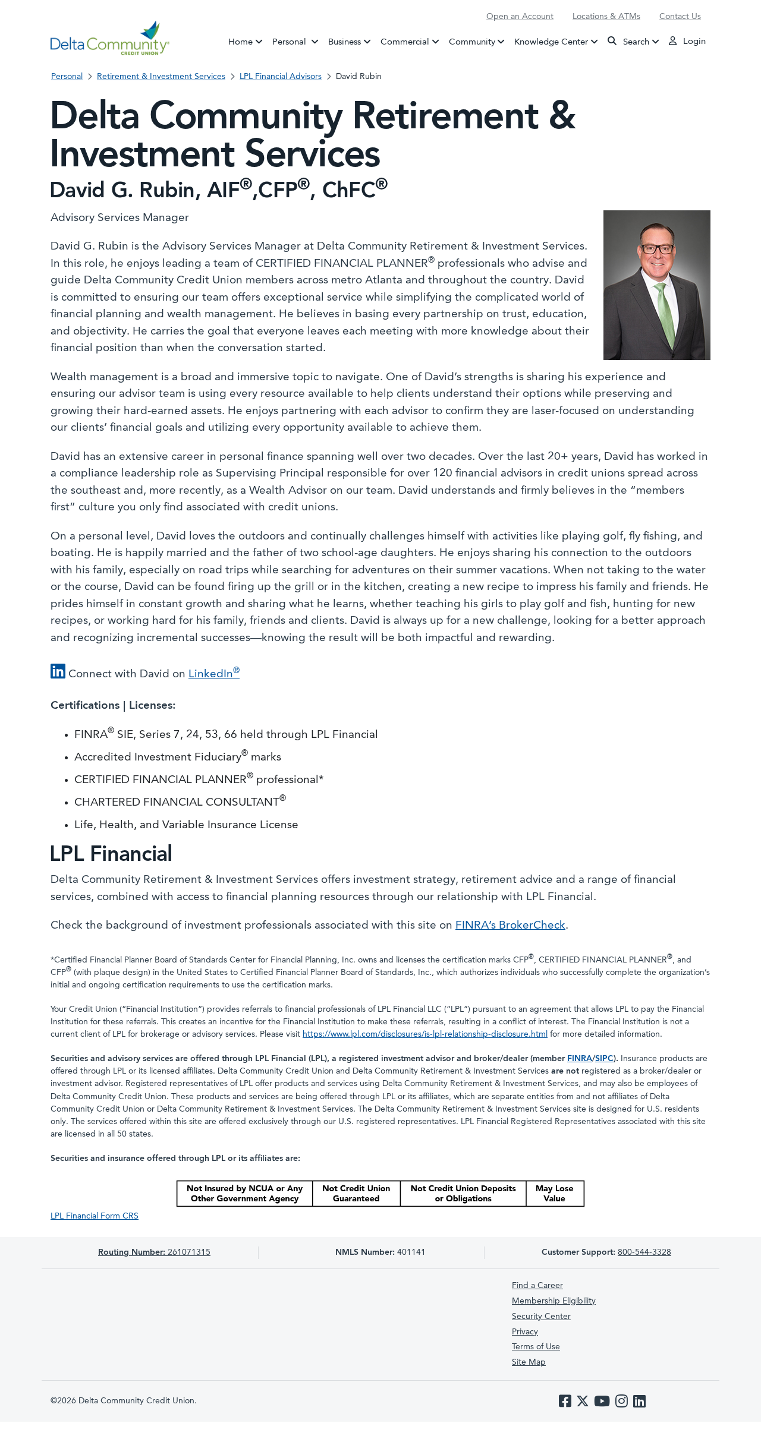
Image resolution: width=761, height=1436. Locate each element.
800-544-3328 (644, 1252)
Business (344, 41)
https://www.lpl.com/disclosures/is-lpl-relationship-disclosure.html (425, 1034)
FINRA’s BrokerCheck (510, 926)
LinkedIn (214, 674)
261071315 (154, 1252)
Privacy (525, 1332)
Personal (297, 42)
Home (240, 41)
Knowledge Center (551, 41)
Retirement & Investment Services (161, 76)
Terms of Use (536, 1347)
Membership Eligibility (554, 1301)
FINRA (579, 1059)
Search (635, 41)
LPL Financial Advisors (281, 76)
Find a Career (537, 1286)
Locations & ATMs (606, 16)
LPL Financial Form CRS (95, 1216)
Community (472, 41)
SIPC (604, 1059)
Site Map (529, 1362)
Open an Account (520, 16)
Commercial (404, 41)
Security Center (541, 1316)
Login (693, 41)
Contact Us (680, 16)
